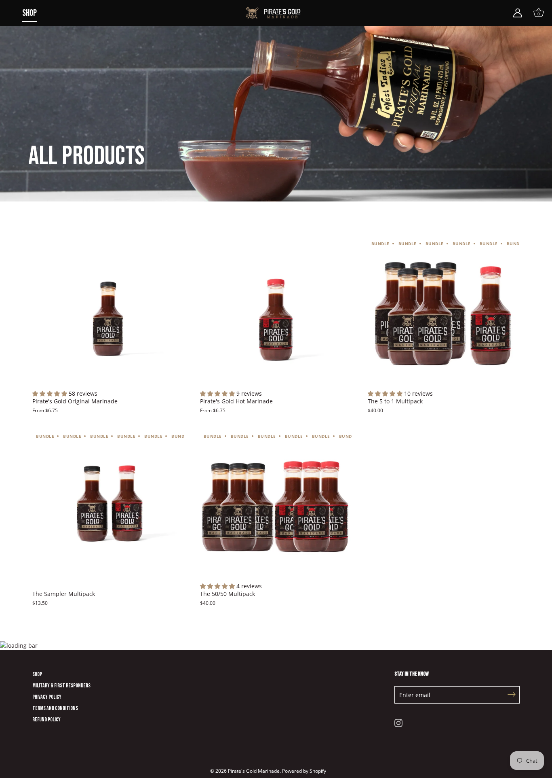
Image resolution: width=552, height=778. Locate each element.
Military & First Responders (61, 685)
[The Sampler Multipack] (108, 506)
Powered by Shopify (304, 770)
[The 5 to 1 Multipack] (443, 314)
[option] (276, 100)
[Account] (518, 13)
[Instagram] (398, 722)
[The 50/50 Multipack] (276, 506)
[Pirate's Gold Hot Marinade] (276, 314)
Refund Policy (46, 719)
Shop (29, 13)
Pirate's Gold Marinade (254, 770)
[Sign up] (512, 695)
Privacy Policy (46, 696)
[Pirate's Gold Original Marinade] (108, 314)
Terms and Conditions (55, 708)
